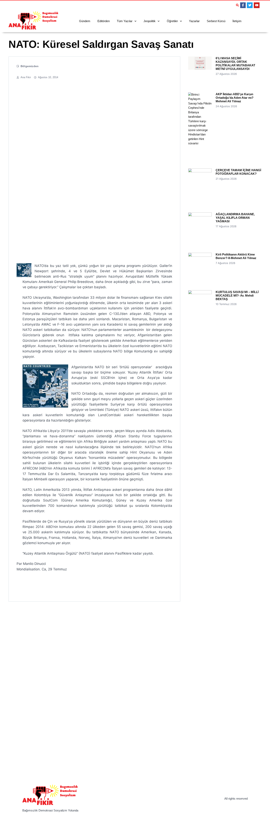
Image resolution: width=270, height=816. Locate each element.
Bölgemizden (30, 66)
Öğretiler (172, 21)
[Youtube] (257, 5)
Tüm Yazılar (124, 21)
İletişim (237, 21)
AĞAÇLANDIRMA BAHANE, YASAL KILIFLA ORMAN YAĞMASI (235, 217)
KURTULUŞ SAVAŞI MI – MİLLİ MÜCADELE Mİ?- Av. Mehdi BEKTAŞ (237, 295)
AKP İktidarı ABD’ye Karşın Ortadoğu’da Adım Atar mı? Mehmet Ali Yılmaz (234, 97)
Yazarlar (194, 21)
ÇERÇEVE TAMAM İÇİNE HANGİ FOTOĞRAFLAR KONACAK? (238, 171)
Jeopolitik (149, 21)
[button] (237, 5)
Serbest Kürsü (216, 21)
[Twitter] (250, 5)
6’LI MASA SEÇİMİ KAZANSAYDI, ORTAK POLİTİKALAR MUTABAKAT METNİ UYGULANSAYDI (235, 63)
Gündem (84, 21)
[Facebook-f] (243, 5)
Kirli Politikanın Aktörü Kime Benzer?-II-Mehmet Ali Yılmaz (236, 256)
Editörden (103, 21)
